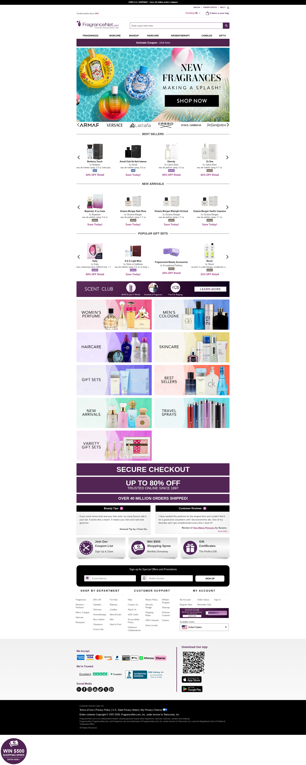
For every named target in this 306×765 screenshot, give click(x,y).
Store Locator (151, 625)
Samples (97, 604)
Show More (223, 531)
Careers (165, 620)
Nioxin (211, 264)
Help (222, 7)
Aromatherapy (99, 614)
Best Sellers (99, 619)
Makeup (134, 35)
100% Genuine (152, 620)
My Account (185, 599)
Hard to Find (115, 624)
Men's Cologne (82, 612)
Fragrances (90, 35)
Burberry (96, 164)
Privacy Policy (102, 709)
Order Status (210, 7)
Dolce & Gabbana (134, 264)
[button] (227, 125)
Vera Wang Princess (204, 527)
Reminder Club (204, 604)
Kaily (96, 264)
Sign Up (210, 578)
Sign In (196, 7)
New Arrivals (115, 614)
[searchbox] (176, 26)
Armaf (134, 164)
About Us (132, 609)
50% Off (97, 599)
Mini (112, 619)
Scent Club (98, 629)
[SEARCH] (226, 26)
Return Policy (151, 599)
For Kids (114, 599)
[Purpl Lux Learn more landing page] (204, 614)
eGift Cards (133, 614)
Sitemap (166, 607)
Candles (113, 609)
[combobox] (179, 26)
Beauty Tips (111, 508)
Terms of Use (87, 709)
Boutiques (80, 622)
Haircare (153, 35)
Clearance (97, 624)
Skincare (115, 35)
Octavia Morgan (134, 214)
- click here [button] (153, 42)
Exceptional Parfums (172, 265)
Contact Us (133, 604)
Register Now (186, 604)
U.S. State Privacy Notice (125, 709)
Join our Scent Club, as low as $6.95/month (153, 2)
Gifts (222, 35)
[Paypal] (117, 657)
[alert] (193, 13)
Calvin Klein (172, 164)
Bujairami (96, 214)
